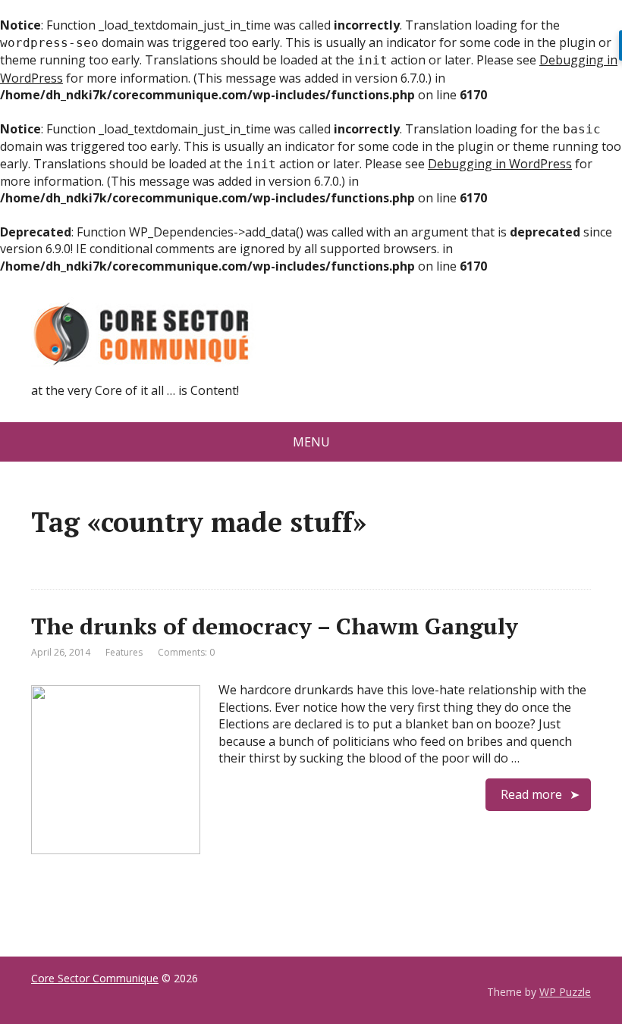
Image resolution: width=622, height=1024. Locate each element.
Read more (531, 794)
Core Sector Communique (95, 978)
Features (124, 652)
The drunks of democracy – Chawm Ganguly (274, 626)
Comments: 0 (186, 652)
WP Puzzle (565, 992)
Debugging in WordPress (500, 163)
